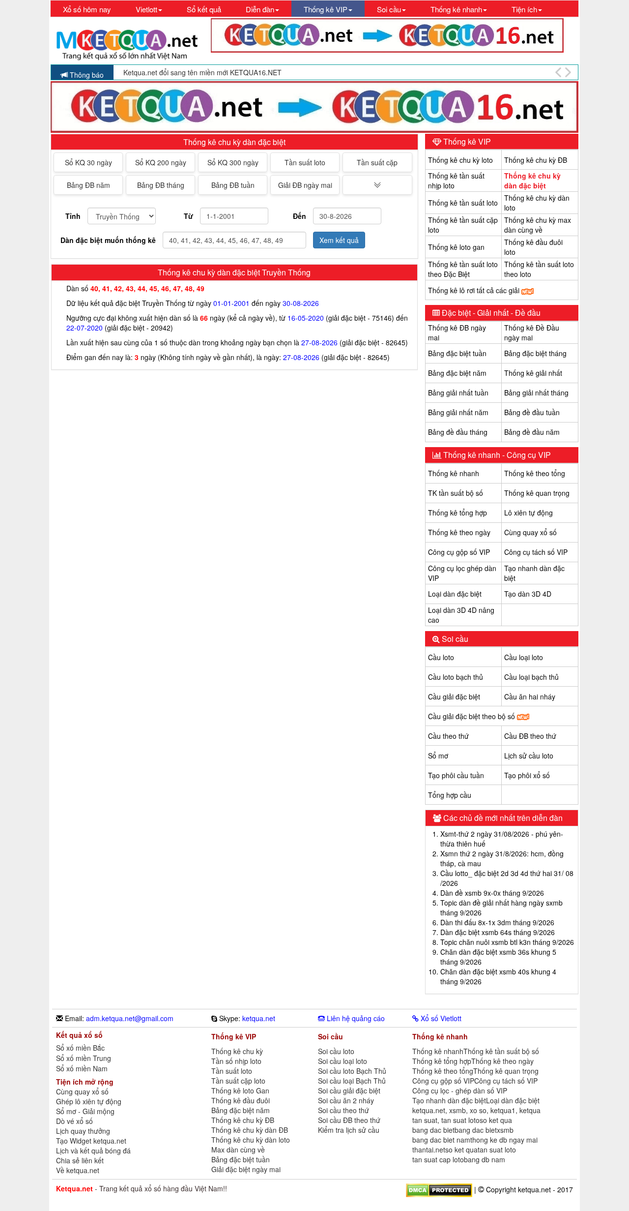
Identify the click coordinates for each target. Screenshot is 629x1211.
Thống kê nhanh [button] (456, 9)
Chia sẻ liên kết (80, 1160)
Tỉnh (73, 216)
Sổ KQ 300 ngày (232, 162)
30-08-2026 (301, 303)
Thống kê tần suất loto (463, 203)
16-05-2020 (305, 318)
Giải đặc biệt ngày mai (246, 1169)
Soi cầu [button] (389, 9)
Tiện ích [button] (524, 9)
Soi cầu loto (336, 1051)
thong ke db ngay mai (504, 1140)
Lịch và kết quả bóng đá (93, 1150)
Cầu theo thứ (448, 736)
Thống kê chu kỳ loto (460, 160)
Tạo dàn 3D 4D (527, 594)
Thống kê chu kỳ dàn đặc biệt (532, 180)
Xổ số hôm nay (87, 9)
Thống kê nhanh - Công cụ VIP (496, 454)
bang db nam (484, 1159)
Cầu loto (441, 657)
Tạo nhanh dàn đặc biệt (449, 1100)
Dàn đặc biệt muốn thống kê (108, 240)
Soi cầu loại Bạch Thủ (352, 1081)
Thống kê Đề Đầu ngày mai (531, 332)
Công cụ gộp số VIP (459, 552)
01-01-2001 (231, 303)
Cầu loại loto (523, 657)
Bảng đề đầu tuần (532, 412)
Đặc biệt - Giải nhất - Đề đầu (490, 312)
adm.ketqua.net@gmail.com (129, 1018)
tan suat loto (497, 1149)
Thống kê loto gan (456, 247)
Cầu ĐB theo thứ (530, 736)
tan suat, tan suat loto (446, 1120)
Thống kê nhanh (453, 473)
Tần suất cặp (377, 162)
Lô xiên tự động (528, 512)
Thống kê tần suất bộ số (501, 1051)
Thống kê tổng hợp (457, 512)
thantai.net (428, 1149)
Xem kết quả (339, 240)
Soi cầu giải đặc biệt (349, 1090)
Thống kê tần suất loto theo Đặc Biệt (463, 269)
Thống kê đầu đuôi (240, 1100)
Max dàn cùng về (238, 1149)
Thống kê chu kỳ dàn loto (250, 1140)
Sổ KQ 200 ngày (160, 162)
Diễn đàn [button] (260, 9)
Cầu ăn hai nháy (529, 696)
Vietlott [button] (146, 9)
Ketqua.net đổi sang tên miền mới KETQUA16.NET (202, 72)
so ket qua (496, 1120)
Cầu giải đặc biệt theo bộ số (472, 716)
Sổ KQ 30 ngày (88, 162)
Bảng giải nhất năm (458, 412)
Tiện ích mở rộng (85, 1082)
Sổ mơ (438, 755)
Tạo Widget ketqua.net (91, 1141)
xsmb (505, 1130)
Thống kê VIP (466, 141)
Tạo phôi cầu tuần (456, 775)
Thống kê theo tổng (534, 473)
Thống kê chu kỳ (237, 1051)
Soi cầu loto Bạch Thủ (352, 1071)
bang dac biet (433, 1130)
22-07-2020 (84, 328)
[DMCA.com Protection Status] (439, 1189)
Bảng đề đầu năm (532, 432)
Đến (299, 216)
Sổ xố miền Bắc (80, 1048)
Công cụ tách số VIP (536, 552)
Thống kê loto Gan (240, 1090)
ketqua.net (258, 1018)
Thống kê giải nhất (533, 373)
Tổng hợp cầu (449, 795)
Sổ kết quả (204, 9)
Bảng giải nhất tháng (536, 392)
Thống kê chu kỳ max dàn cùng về (537, 225)
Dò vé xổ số (74, 1121)
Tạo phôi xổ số (527, 775)
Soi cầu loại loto (342, 1061)
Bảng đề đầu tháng (457, 432)
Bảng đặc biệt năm (457, 373)
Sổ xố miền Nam (82, 1068)
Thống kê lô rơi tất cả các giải (474, 290)
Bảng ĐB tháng (160, 185)
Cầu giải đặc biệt (454, 696)
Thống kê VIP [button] (325, 9)
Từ (188, 216)
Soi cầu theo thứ (343, 1110)
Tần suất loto (305, 162)
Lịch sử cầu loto (528, 755)
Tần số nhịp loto (236, 1061)
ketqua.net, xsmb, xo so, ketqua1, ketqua (476, 1110)
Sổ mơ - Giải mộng (85, 1111)
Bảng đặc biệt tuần (457, 353)
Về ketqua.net (77, 1170)
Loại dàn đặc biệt (455, 594)
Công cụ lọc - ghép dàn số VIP (459, 1090)
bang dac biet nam (441, 1140)
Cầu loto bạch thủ (455, 677)
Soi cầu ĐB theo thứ (349, 1120)
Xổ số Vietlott (440, 1018)
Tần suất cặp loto (238, 1081)
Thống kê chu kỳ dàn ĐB (249, 1130)
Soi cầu (454, 638)
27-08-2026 (319, 342)
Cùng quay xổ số (530, 532)
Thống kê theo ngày (459, 532)
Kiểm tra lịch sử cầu (348, 1130)
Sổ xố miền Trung (83, 1058)
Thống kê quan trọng (537, 493)
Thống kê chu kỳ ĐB (535, 160)
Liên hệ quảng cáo (355, 1018)
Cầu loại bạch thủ (531, 677)
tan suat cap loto (438, 1159)
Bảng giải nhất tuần (458, 392)
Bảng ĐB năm (88, 185)
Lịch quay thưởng (83, 1131)
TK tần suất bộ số (455, 493)
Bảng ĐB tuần (233, 185)
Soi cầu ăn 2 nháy (346, 1100)
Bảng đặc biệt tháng (535, 353)
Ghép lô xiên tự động (88, 1101)
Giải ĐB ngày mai (305, 185)
